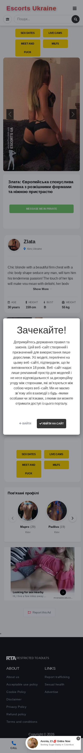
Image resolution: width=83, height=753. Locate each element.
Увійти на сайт (53, 423)
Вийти (26, 423)
